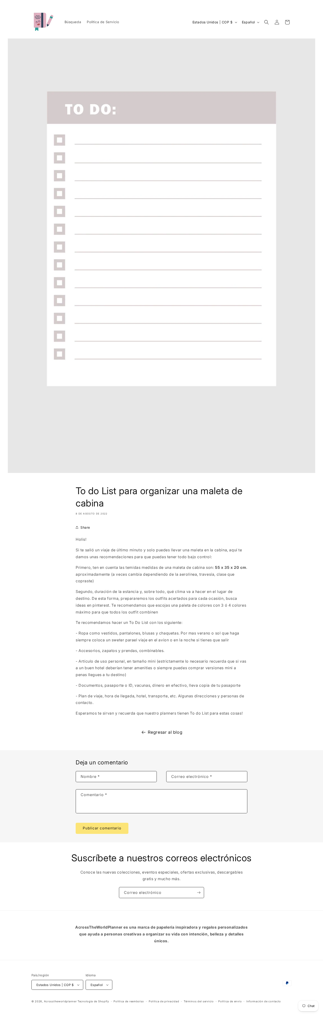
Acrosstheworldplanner (60, 1001)
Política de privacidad (164, 1001)
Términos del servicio (199, 1001)
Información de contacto (263, 1001)
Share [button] (85, 527)
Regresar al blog (165, 732)
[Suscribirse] (198, 892)
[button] (266, 22)
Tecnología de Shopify (93, 1001)
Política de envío (230, 1001)
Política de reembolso (128, 1001)
